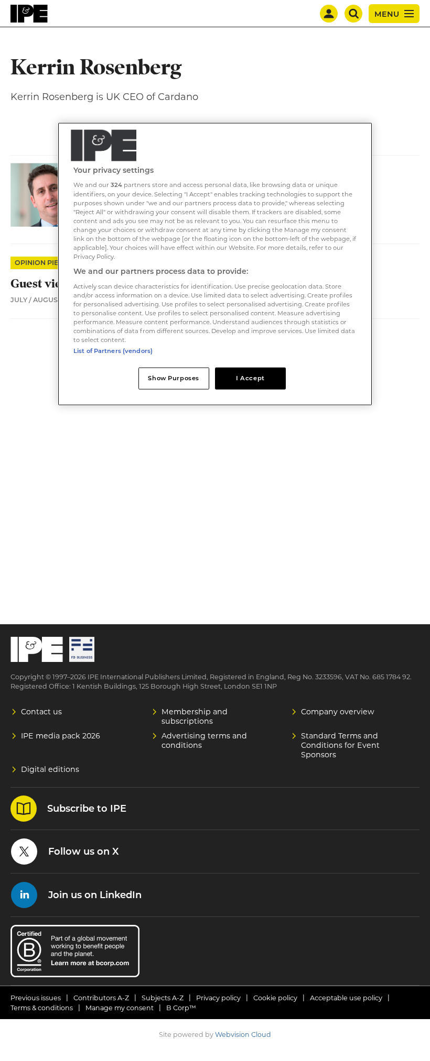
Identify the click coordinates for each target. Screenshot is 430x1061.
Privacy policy (218, 998)
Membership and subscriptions (195, 716)
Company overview (337, 711)
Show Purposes (173, 378)
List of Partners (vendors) (113, 351)
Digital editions (50, 769)
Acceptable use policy (346, 998)
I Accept (250, 378)
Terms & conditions (41, 1008)
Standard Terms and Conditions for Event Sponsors (340, 745)
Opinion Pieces (43, 263)
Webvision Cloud (243, 1034)
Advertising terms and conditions (204, 740)
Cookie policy (275, 998)
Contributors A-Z (101, 998)
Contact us (41, 711)
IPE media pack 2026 (60, 736)
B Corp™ (181, 1008)
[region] (215, 264)
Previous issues (35, 998)
